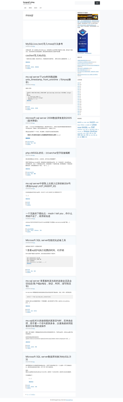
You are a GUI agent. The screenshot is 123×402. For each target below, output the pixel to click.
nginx (89, 127)
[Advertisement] (49, 33)
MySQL (32, 66)
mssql (28, 66)
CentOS (92, 122)
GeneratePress (69, 400)
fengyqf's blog (28, 2)
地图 (79, 135)
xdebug (84, 133)
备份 (82, 135)
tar (98, 129)
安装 (87, 135)
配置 (83, 137)
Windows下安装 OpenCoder (83, 63)
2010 (78, 109)
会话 (32, 310)
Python (84, 129)
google (87, 124)
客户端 (35, 310)
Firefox (82, 124)
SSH (96, 129)
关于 (41, 7)
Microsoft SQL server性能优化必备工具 (46, 240)
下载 (40, 230)
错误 (86, 136)
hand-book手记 (30, 141)
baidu (85, 122)
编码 (78, 136)
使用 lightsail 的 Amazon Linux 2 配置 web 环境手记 (88, 74)
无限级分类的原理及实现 (82, 60)
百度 (94, 134)
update (32, 346)
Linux (94, 124)
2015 (78, 101)
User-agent (79, 131)
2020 (79, 92)
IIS (90, 124)
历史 (95, 133)
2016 (78, 99)
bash (88, 122)
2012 (78, 106)
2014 (78, 102)
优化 (32, 271)
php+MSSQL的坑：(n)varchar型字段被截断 (48, 152)
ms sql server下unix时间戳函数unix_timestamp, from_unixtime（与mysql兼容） (48, 79)
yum (87, 133)
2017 (78, 97)
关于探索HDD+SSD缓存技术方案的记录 (85, 62)
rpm (87, 129)
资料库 (30, 7)
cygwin (96, 122)
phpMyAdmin (80, 129)
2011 (78, 107)
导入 (32, 142)
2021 (78, 91)
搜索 (97, 3)
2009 (79, 111)
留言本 (35, 7)
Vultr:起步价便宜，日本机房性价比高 (84, 53)
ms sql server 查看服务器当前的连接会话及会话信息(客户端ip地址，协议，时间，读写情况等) (49, 283)
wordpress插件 (80, 133)
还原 (35, 142)
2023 (79, 87)
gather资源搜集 (30, 228)
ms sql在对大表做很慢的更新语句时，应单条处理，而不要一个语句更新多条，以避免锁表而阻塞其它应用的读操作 (49, 323)
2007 (79, 114)
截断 (35, 173)
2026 (79, 82)
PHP (32, 173)
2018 (78, 96)
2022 (79, 89)
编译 (80, 136)
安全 (84, 135)
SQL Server (92, 129)
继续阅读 (28, 62)
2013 (78, 104)
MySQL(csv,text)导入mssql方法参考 (44, 43)
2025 (79, 84)
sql (88, 129)
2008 (79, 112)
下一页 (32, 394)
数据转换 (37, 66)
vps (82, 131)
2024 (79, 86)
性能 (35, 271)
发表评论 (29, 68)
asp (82, 122)
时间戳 (36, 108)
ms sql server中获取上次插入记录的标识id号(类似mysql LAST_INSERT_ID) (48, 184)
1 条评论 (28, 348)
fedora (79, 124)
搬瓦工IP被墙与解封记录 (82, 69)
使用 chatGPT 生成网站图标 (83, 68)
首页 (25, 7)
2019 (78, 94)
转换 (36, 386)
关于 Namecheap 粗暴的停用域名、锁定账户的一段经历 (88, 71)
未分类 (28, 65)
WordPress (93, 131)
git (85, 124)
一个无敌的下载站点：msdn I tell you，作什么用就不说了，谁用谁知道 (49, 214)
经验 (36, 346)
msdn (28, 230)
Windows (36, 230)
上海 (90, 133)
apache (80, 122)
